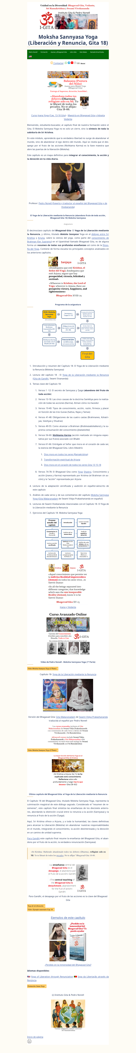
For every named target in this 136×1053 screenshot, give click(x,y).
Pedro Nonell (33, 52)
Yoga (80, 471)
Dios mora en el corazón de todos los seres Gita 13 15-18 (72, 464)
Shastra (87, 471)
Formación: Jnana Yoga (36, 986)
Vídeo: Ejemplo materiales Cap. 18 (40, 909)
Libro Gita (73, 52)
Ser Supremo (44, 241)
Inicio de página (35, 1036)
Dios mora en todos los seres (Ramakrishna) (66, 454)
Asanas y (59, 52)
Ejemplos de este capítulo (68, 918)
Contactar (58, 63)
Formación (44, 52)
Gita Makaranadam (65, 716)
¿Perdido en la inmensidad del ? (68, 964)
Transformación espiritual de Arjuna (62, 459)
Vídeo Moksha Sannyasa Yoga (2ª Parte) (42, 750)
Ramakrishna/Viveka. (97, 52)
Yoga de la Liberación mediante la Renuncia (74, 674)
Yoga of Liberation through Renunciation (52, 976)
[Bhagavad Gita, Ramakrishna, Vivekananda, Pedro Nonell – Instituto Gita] (68, 28)
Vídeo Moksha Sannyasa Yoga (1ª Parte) (42, 668)
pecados (60, 855)
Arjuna (41, 237)
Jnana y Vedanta (68, 607)
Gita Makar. (83, 52)
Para (33, 838)
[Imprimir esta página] (29, 1042)
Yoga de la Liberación (35, 906)
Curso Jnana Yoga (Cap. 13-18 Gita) (48, 115)
